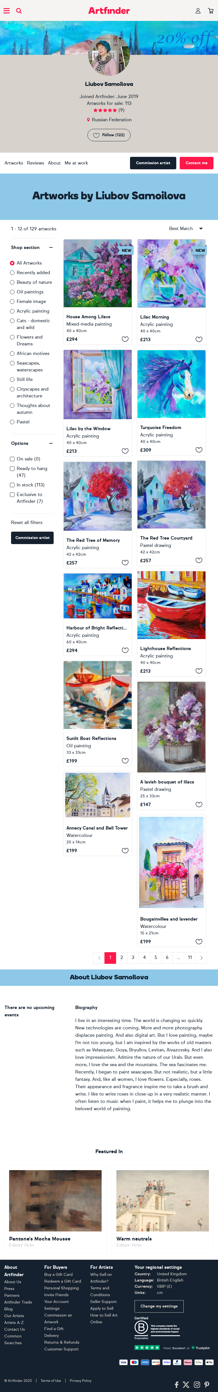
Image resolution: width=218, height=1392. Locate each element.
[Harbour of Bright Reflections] (98, 614)
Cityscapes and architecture (33, 392)
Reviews (35, 163)
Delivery (51, 1335)
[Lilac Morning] (171, 292)
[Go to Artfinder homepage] (109, 10)
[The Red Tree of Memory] (98, 515)
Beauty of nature (34, 282)
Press (9, 1288)
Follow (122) (113, 135)
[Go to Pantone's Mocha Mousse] (55, 1209)
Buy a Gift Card (58, 1274)
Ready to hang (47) (32, 472)
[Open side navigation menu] (6, 10)
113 (128, 103)
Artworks (14, 163)
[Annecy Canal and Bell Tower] (98, 814)
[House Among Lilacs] (98, 291)
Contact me (196, 163)
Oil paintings (30, 292)
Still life (25, 379)
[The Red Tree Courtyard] (171, 513)
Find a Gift (54, 1328)
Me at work (76, 163)
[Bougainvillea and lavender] (171, 881)
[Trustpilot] (172, 1347)
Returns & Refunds (61, 1342)
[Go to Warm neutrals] (162, 1209)
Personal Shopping (61, 1288)
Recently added (33, 272)
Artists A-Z (14, 1322)
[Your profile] (198, 11)
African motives (33, 353)
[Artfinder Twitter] (186, 1385)
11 (190, 957)
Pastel (23, 422)
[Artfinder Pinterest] (206, 1385)
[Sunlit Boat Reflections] (98, 713)
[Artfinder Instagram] (197, 1385)
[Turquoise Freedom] (171, 402)
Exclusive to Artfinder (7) (30, 498)
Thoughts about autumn (33, 409)
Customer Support (61, 1349)
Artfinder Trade (18, 1302)
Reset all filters (26, 522)
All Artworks (29, 263)
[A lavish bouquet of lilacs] (171, 746)
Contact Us (14, 1329)
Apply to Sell (101, 1308)
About (54, 163)
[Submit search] (19, 11)
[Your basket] (211, 11)
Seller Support (103, 1301)
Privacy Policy (80, 1381)
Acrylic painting (33, 311)
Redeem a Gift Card (62, 1281)
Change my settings (159, 1306)
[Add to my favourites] (125, 339)
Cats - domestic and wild (33, 324)
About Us (12, 1282)
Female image (31, 301)
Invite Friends (56, 1295)
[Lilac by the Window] (98, 403)
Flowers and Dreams (30, 340)
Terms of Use (51, 1381)
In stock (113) (31, 485)
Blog (8, 1309)
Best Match (181, 228)
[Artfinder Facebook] (176, 1385)
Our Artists (14, 1315)
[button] (32, 247)
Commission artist (153, 163)
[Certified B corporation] (157, 1327)
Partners (12, 1295)
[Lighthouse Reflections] (171, 623)
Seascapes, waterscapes (30, 366)
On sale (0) (28, 459)
